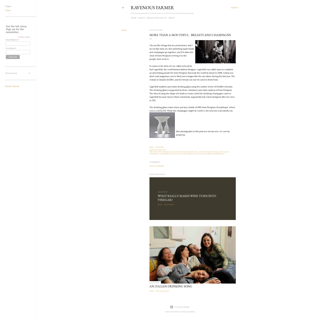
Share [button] (124, 30)
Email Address (12, 40)
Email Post (160, 147)
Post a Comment (156, 166)
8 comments (169, 204)
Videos (141, 18)
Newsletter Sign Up (157, 18)
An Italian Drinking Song (170, 286)
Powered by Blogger (182, 307)
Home (133, 18)
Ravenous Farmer (152, 8)
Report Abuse (12, 86)
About (171, 18)
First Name (11, 48)
